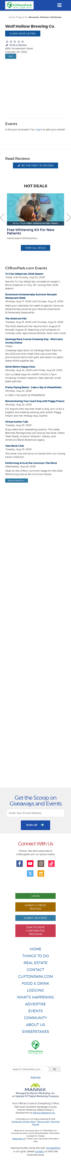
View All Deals (35, 247)
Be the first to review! (37, 165)
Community (35, 1018)
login (39, 129)
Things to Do (21, 17)
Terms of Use (43, 1121)
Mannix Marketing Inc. (44, 1113)
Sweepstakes (35, 1031)
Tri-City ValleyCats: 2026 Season (24, 273)
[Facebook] (19, 863)
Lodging (35, 990)
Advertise (35, 1004)
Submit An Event (35, 917)
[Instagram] (41, 863)
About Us (35, 1025)
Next (69, 217)
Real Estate (36, 963)
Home (11, 17)
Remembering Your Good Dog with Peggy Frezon (34, 401)
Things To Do (35, 956)
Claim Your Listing (22, 33)
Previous (2, 217)
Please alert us (18, 1138)
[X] (30, 873)
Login (35, 895)
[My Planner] (41, 873)
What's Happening (35, 997)
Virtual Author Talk (16, 421)
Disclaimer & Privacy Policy (24, 1121)
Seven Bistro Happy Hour (20, 366)
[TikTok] (51, 863)
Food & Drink (35, 983)
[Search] (55, 1069)
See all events (15, 480)
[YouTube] (30, 863)
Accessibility (53, 1147)
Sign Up (32, 825)
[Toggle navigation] (59, 5)
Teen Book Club (14, 445)
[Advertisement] (35, 643)
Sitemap (35, 1077)
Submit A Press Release (35, 907)
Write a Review (18, 45)
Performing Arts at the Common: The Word (31, 463)
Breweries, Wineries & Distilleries (45, 17)
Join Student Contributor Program (35, 931)
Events (35, 1011)
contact (39, 1151)
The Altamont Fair (16, 318)
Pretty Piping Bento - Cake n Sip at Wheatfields (33, 387)
